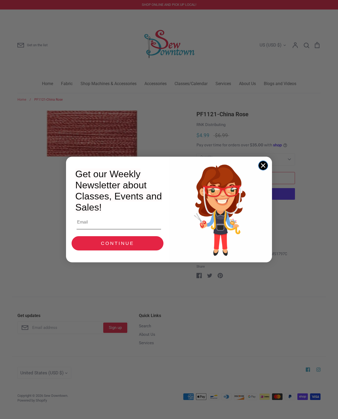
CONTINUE (117, 243)
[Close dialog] (263, 165)
